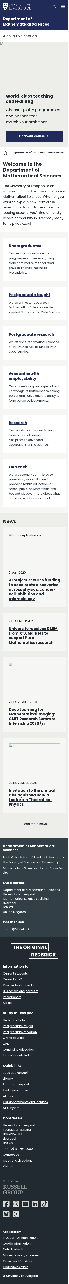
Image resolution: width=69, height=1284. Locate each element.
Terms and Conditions (19, 1261)
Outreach (18, 467)
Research (18, 422)
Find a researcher (16, 1090)
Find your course (32, 136)
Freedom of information (20, 1238)
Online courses (13, 1038)
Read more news (34, 824)
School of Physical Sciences (39, 857)
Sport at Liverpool (16, 1084)
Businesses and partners (20, 991)
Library (8, 1078)
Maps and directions (17, 1160)
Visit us (8, 1166)
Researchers (12, 997)
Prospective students (18, 985)
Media (7, 1003)
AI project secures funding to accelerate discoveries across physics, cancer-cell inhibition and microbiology (34, 589)
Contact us (11, 1155)
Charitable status (15, 1267)
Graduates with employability (24, 376)
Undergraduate (14, 1020)
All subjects (11, 1108)
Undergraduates (25, 245)
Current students (15, 973)
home (5, 153)
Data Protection (14, 1249)
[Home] (26, 6)
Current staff (12, 979)
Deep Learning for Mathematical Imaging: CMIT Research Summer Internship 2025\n (32, 716)
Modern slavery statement (22, 1255)
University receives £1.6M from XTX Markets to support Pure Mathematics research (33, 635)
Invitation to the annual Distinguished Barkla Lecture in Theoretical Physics (32, 797)
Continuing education (18, 1049)
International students (19, 1055)
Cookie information (17, 1243)
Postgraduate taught (29, 294)
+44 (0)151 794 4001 (17, 929)
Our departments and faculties (25, 1102)
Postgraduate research (31, 334)
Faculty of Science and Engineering (34, 862)
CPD (6, 1044)
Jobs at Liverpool (15, 1073)
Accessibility (12, 1232)
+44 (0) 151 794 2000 (18, 1149)
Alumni (8, 1096)
